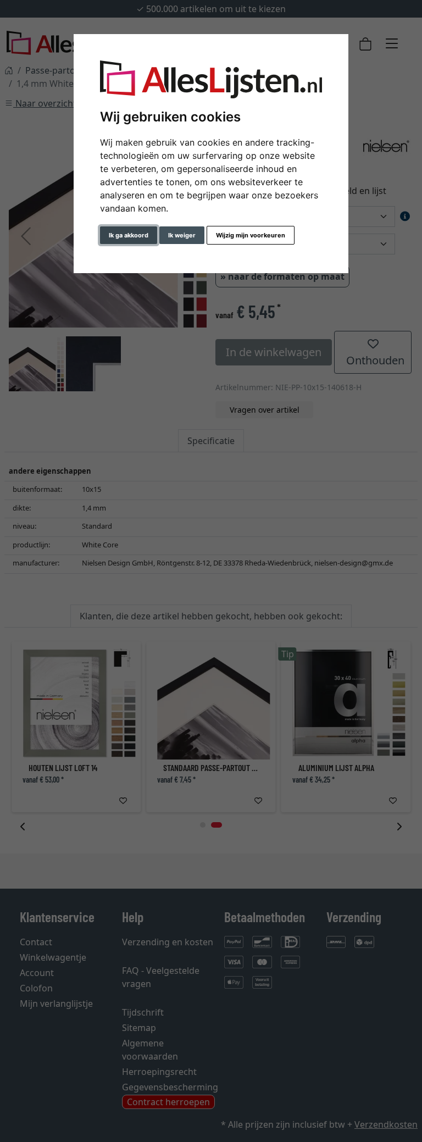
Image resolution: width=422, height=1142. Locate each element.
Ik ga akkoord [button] (128, 235)
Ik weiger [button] (182, 235)
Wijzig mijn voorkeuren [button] (250, 235)
